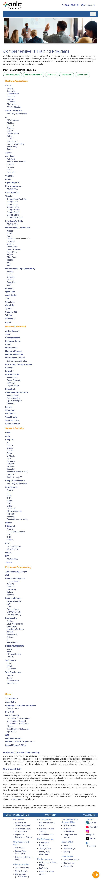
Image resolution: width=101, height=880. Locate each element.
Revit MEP (11, 172)
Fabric (9, 136)
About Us (67, 845)
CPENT (10, 539)
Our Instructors (21, 870)
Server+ (10, 474)
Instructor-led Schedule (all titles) (23, 824)
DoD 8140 (11, 508)
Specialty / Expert (14, 400)
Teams (10, 259)
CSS (9, 663)
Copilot (10, 130)
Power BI (11, 382)
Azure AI (10, 122)
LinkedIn (94, 822)
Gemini (10, 138)
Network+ (11, 461)
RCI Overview (69, 825)
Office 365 (11, 238)
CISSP (9, 500)
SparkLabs (11, 731)
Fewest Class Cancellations (20, 852)
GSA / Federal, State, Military (48, 863)
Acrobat (10, 88)
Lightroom (11, 101)
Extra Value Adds (46, 834)
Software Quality (14, 611)
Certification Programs (44, 843)
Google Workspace (15, 217)
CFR (9, 495)
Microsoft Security (14, 511)
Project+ (10, 466)
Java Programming (15, 623)
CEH (9, 492)
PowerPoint (12, 251)
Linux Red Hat (13, 549)
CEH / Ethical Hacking (16, 531)
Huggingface (12, 141)
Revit (9, 169)
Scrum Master (13, 609)
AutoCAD (52, 74)
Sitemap (67, 851)
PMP (9, 651)
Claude (10, 128)
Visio (9, 262)
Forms (9, 236)
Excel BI (10, 584)
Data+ (9, 453)
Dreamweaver (13, 93)
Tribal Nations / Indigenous (18, 728)
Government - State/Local (18, 723)
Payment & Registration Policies (23, 835)
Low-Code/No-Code (15, 629)
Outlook (10, 244)
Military (10, 726)
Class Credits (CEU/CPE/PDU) (22, 875)
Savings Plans (45, 848)
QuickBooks (82, 74)
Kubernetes (12, 626)
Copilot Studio (13, 133)
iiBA (8, 603)
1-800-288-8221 (18, 799)
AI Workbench (13, 120)
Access (10, 230)
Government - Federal (16, 721)
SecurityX (11, 471)
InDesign (10, 99)
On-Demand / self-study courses (23, 830)
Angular (10, 675)
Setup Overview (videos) (70, 835)
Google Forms (13, 207)
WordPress (11, 683)
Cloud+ (10, 448)
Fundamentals (13, 395)
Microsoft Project (14, 654)
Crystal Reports (13, 581)
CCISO (10, 490)
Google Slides (13, 214)
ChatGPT (11, 125)
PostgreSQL (12, 634)
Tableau (10, 594)
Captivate (11, 91)
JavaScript (11, 668)
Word (9, 265)
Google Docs (12, 201)
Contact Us (89, 5)
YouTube (93, 827)
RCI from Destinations (69, 830)
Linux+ (10, 458)
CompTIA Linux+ (14, 546)
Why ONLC (19, 847)
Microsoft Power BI (33, 74)
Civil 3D (10, 164)
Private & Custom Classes (46, 872)
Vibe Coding (12, 146)
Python (10, 637)
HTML (9, 666)
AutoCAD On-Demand (16, 161)
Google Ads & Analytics (16, 199)
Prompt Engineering (15, 144)
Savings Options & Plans (47, 824)
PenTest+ (11, 463)
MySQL (10, 631)
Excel (9, 233)
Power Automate (14, 249)
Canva (9, 678)
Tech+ (9, 477)
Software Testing (14, 614)
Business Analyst (14, 601)
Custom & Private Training (46, 830)
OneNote (11, 241)
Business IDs (69, 863)
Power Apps (12, 246)
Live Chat (95, 874)
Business (11, 403)
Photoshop (11, 104)
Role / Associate (14, 398)
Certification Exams (72, 859)
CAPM (9, 648)
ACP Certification (14, 106)
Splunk (10, 592)
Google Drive (12, 204)
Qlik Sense (11, 589)
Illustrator (11, 96)
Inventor (10, 167)
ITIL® (9, 606)
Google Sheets (13, 212)
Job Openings (69, 848)
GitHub (10, 621)
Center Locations (22, 867)
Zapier (9, 149)
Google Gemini (13, 209)
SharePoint (67, 74)
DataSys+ (11, 455)
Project (10, 254)
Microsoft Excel (13, 74)
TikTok (93, 838)
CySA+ (10, 450)
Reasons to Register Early (23, 858)
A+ (8, 442)
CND (9, 503)
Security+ (11, 469)
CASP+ (10, 445)
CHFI (9, 498)
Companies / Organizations (18, 718)
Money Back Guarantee (44, 853)
